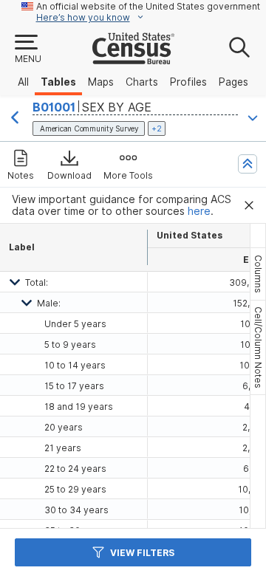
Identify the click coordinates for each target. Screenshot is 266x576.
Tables (58, 82)
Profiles (188, 82)
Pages (233, 82)
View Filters (142, 552)
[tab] (257, 274)
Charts (142, 82)
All (23, 82)
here (199, 211)
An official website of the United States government (148, 6)
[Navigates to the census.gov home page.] (133, 58)
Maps (101, 82)
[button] (27, 49)
